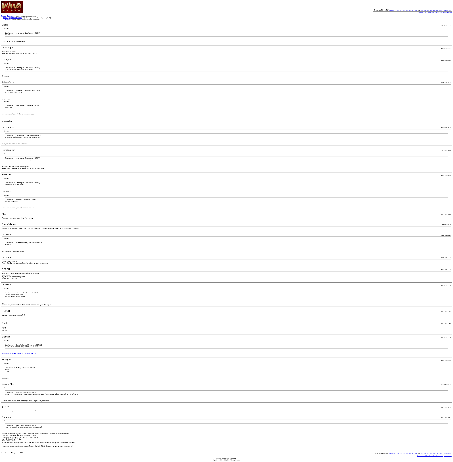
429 (439, 10)
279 (401, 10)
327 (413, 10)
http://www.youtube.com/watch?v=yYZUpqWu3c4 (19, 353)
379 (437, 10)
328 (416, 10)
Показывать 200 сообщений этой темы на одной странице (434, 12)
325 (407, 10)
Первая (392, 10)
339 (434, 10)
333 (431, 10)
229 (398, 10)
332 (428, 10)
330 (422, 10)
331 (425, 10)
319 (404, 10)
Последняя (447, 10)
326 (410, 10)
